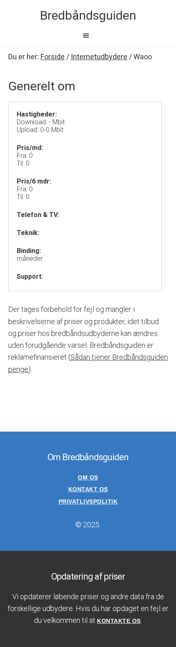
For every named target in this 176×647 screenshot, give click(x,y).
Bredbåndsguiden (88, 15)
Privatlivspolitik (88, 501)
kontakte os (119, 621)
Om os (88, 477)
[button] (88, 35)
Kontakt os (88, 489)
